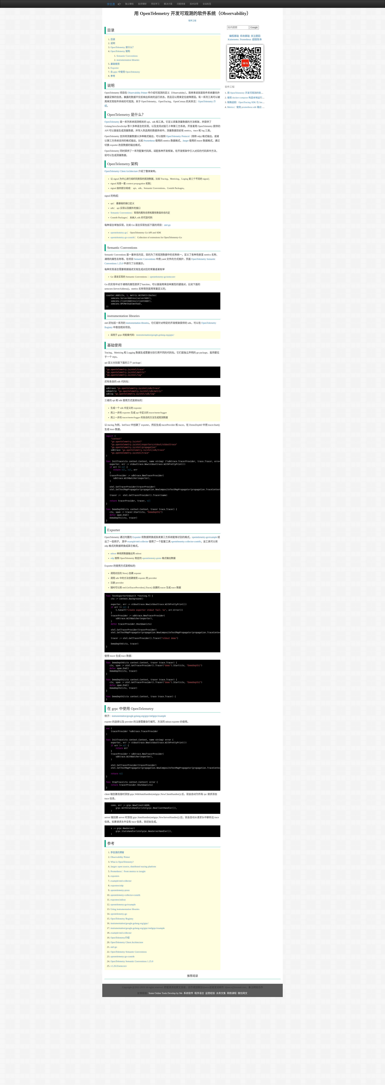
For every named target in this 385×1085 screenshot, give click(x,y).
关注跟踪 (255, 36)
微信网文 (242, 993)
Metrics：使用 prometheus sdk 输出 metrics (248, 107)
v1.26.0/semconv (119, 966)
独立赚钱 (129, 4)
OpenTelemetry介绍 (120, 937)
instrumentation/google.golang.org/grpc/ (155, 335)
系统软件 (188, 993)
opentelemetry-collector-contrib (186, 541)
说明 (113, 43)
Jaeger (186, 140)
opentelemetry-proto (151, 558)
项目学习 (155, 4)
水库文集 (221, 993)
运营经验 (210, 993)
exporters (115, 876)
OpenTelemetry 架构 (120, 51)
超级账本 (257, 39)
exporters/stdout (118, 899)
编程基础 (234, 36)
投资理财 (142, 4)
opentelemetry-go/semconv (162, 277)
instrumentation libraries (128, 60)
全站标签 (207, 4)
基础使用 (115, 64)
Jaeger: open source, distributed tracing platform (133, 866)
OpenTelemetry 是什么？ (123, 47)
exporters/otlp (117, 885)
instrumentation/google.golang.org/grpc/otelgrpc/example (139, 716)
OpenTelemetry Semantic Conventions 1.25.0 (132, 961)
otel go (167, 225)
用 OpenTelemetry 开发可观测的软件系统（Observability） (256, 93)
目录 (113, 39)
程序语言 (199, 993)
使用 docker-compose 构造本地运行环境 (247, 97)
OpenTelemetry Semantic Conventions (129, 952)
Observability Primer (137, 92)
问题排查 (181, 4)
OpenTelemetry (112, 122)
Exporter (115, 68)
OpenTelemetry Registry (122, 918)
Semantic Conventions (127, 56)
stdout (113, 553)
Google (254, 27)
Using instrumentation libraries (125, 909)
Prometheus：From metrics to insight (128, 871)
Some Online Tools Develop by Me (165, 993)
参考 (113, 76)
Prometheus (149, 140)
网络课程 (232, 993)
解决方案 (168, 4)
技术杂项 (194, 4)
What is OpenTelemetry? (122, 862)
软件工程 (192, 20)
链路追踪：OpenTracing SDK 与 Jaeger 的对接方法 (252, 102)
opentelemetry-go (119, 232)
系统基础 (245, 36)
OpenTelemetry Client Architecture (121, 171)
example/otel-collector (137, 541)
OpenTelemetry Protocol (177, 136)
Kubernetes (233, 39)
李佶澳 (111, 4)
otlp (112, 558)
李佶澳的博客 (117, 852)
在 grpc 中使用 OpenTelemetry (125, 72)
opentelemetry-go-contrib (122, 237)
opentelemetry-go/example (204, 537)
